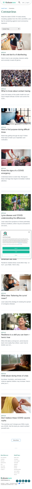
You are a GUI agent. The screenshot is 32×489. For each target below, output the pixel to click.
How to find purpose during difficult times (15, 130)
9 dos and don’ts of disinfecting (14, 54)
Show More (16, 440)
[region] (16, 244)
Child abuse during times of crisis (14, 375)
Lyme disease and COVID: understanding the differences (13, 216)
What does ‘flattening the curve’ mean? (14, 296)
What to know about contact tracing (15, 90)
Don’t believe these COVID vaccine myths (15, 419)
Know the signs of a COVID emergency (12, 171)
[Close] (29, 232)
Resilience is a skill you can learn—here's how (15, 336)
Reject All (16, 248)
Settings (16, 255)
